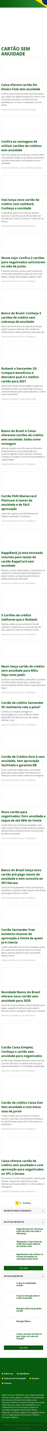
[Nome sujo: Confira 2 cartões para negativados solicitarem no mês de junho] (23, 242)
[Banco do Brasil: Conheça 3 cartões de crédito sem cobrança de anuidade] (23, 298)
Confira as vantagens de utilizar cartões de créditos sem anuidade (21, 145)
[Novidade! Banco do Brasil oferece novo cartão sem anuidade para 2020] (23, 977)
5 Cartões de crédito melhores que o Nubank (19, 617)
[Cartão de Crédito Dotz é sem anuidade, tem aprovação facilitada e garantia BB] (23, 741)
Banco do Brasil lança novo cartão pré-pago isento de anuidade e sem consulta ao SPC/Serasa (22, 876)
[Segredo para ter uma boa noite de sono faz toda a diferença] (9, 1232)
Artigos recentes (13, 1276)
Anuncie (35, 1378)
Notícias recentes (14, 1222)
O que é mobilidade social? (26, 1284)
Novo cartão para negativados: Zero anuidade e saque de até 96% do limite (23, 816)
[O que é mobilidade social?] (9, 1286)
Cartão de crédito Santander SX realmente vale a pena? (22, 705)
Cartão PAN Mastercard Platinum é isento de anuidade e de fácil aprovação (18, 502)
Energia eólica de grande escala (28, 1309)
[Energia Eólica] (9, 1324)
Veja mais (23, 1268)
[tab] (23, 1211)
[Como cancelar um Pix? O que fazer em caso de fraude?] (9, 1337)
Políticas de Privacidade (15, 1378)
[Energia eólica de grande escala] (9, 1311)
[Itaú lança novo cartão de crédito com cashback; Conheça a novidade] (23, 184)
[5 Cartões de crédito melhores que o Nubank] (23, 600)
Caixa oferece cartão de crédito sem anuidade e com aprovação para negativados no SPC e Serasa (22, 1167)
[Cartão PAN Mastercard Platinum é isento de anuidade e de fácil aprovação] (23, 481)
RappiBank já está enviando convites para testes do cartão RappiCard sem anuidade (22, 559)
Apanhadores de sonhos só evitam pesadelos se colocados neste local (29, 1256)
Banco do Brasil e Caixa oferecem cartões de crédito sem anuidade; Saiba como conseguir (22, 437)
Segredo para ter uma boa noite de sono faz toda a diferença (29, 1231)
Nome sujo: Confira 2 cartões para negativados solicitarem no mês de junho (23, 262)
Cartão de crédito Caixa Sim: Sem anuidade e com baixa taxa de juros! (22, 1106)
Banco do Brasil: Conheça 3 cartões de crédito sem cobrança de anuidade (21, 317)
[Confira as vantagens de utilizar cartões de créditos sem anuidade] (23, 126)
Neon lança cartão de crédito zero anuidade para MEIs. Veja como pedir (22, 670)
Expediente (24, 1373)
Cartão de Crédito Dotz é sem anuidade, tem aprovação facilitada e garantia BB (23, 760)
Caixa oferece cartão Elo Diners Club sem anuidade (20, 87)
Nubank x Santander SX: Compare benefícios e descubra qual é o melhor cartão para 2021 (20, 374)
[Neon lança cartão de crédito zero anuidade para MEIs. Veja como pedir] (23, 651)
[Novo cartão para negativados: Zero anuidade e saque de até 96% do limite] (23, 797)
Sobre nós (8, 1373)
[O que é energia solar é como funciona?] (9, 1299)
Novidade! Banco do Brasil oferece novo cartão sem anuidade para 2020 (20, 996)
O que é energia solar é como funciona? (28, 1296)
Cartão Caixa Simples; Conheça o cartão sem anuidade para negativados (21, 1051)
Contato (8, 1383)
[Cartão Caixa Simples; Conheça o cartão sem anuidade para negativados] (23, 1032)
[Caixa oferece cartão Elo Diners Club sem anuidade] (23, 69)
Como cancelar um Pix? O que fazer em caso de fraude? (29, 1336)
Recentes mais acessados (17, 1210)
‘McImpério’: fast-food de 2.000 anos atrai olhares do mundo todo (29, 1244)
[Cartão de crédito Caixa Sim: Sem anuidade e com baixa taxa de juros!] (23, 1087)
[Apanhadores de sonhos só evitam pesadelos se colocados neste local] (9, 1257)
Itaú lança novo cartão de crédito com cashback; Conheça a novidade (20, 204)
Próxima (27, 1203)
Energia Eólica (23, 1321)
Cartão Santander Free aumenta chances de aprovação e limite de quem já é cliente (22, 936)
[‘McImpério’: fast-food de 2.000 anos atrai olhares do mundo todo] (9, 1245)
